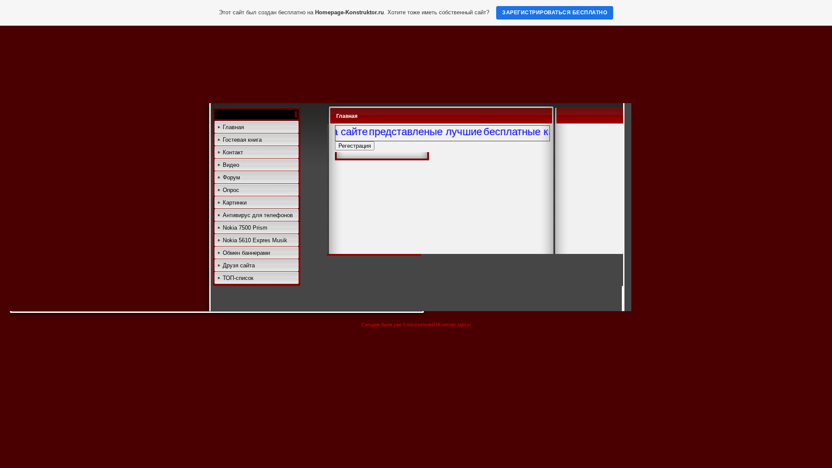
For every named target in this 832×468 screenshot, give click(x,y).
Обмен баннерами (246, 253)
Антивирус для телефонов (258, 215)
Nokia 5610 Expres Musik (255, 240)
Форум (231, 177)
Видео (231, 165)
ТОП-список (238, 278)
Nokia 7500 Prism (245, 227)
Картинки (235, 202)
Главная (233, 127)
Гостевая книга (242, 139)
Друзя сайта (239, 265)
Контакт (233, 152)
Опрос (231, 190)
